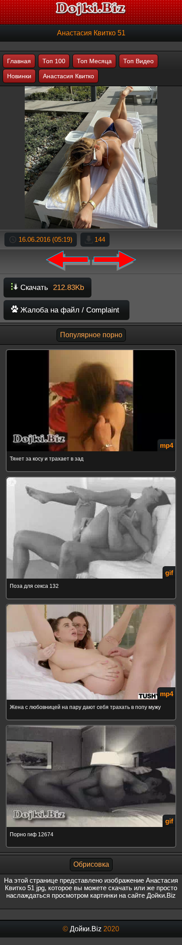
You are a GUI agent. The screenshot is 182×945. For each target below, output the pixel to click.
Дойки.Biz (86, 929)
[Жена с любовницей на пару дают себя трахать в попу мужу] (91, 605)
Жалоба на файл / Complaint (68, 310)
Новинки (19, 76)
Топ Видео (138, 61)
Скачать (51, 287)
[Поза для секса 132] (91, 478)
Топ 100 (53, 61)
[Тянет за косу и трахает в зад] (91, 350)
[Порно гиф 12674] (91, 726)
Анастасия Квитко (68, 76)
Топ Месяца (94, 61)
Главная (19, 61)
